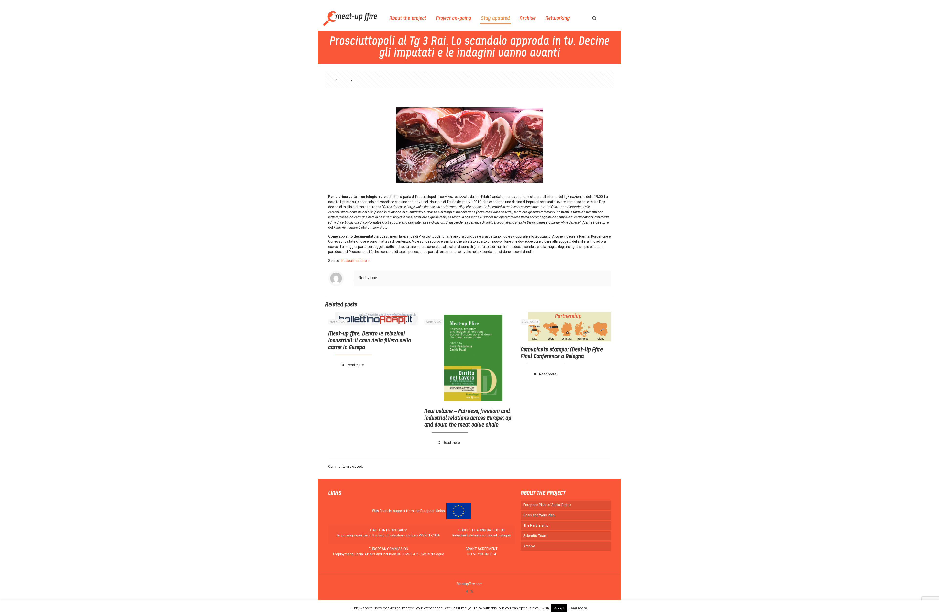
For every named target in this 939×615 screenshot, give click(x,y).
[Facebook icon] (467, 591)
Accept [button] (559, 608)
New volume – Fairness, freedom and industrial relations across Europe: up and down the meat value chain (467, 418)
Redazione (368, 277)
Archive (529, 546)
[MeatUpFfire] (350, 18)
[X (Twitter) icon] (472, 591)
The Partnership (535, 525)
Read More (577, 608)
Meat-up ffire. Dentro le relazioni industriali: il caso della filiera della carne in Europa (369, 341)
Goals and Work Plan (539, 515)
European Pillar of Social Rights (547, 505)
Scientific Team (535, 536)
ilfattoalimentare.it (355, 260)
